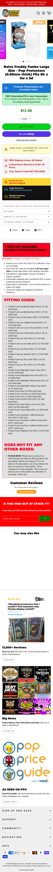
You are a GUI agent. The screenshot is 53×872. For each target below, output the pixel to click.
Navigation (12, 837)
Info (6, 846)
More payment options (26, 140)
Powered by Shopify (26, 870)
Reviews (9, 660)
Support (9, 819)
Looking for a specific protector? (26, 206)
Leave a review (27, 492)
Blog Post (10, 802)
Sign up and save (17, 810)
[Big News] (26, 690)
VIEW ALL (9, 731)
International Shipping (19, 222)
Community (11, 828)
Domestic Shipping (15, 217)
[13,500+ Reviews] (26, 619)
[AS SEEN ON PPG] (26, 761)
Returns (9, 211)
